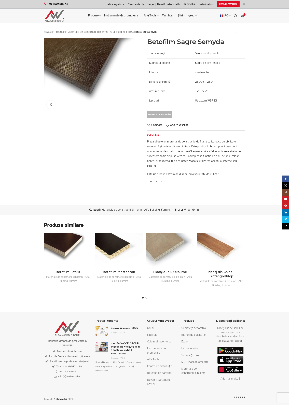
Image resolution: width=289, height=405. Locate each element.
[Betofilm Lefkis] (68, 251)
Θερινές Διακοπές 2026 (124, 327)
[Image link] (67, 328)
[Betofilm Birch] (119, 251)
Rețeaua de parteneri (160, 373)
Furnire (165, 209)
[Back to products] (239, 32)
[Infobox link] (244, 4)
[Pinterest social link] (193, 210)
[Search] (235, 15)
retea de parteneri (228, 4)
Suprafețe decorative (194, 328)
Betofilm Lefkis (68, 272)
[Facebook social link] (185, 210)
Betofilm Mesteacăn (119, 272)
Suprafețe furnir (190, 355)
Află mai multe (230, 378)
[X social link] (189, 210)
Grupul (151, 328)
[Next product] (243, 32)
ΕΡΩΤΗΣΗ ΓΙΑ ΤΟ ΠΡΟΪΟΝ (159, 114)
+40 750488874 (69, 371)
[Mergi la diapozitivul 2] (146, 298)
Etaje (184, 341)
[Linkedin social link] (198, 210)
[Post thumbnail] (101, 331)
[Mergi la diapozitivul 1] (143, 298)
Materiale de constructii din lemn (193, 371)
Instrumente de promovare (156, 350)
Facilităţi (152, 335)
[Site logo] (54, 15)
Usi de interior (190, 348)
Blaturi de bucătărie (193, 335)
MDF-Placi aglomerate (195, 362)
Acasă (48, 32)
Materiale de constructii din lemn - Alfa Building (96, 32)
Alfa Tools (153, 359)
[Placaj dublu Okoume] (170, 251)
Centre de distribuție (159, 366)
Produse (59, 32)
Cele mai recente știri (160, 341)
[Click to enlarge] (51, 104)
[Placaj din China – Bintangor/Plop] (221, 251)
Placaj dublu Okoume (170, 272)
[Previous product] (235, 32)
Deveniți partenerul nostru (159, 382)
